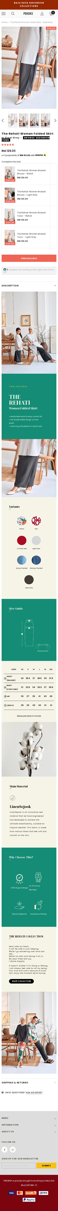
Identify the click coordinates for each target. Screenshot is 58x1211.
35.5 (39, 687)
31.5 (51, 678)
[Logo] (28, 13)
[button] (8, 144)
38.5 (51, 687)
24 (22, 678)
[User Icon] (42, 13)
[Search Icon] (13, 13)
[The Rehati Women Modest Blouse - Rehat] (10, 174)
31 (22, 687)
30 (45, 678)
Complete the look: (11, 161)
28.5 (39, 678)
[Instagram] (13, 1150)
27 (34, 678)
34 (33, 687)
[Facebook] (4, 1150)
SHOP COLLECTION (21, 981)
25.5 (28, 678)
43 (45, 696)
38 (22, 705)
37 (45, 687)
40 (33, 705)
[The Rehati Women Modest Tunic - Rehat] (10, 216)
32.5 (28, 687)
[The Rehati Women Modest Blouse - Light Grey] (10, 195)
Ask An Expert (34, 1092)
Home (4, 22)
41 (39, 696)
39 (33, 696)
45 (51, 696)
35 (22, 696)
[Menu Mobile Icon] (3, 14)
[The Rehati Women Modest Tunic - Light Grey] (10, 237)
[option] (29, 68)
